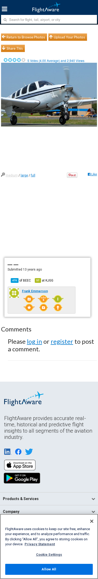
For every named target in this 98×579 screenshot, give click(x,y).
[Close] (91, 521)
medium (12, 175)
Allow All (49, 569)
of (21, 280)
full (33, 175)
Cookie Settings (49, 555)
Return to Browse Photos (26, 37)
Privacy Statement (40, 544)
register (62, 341)
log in (34, 341)
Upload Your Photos (69, 37)
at (44, 280)
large (24, 175)
